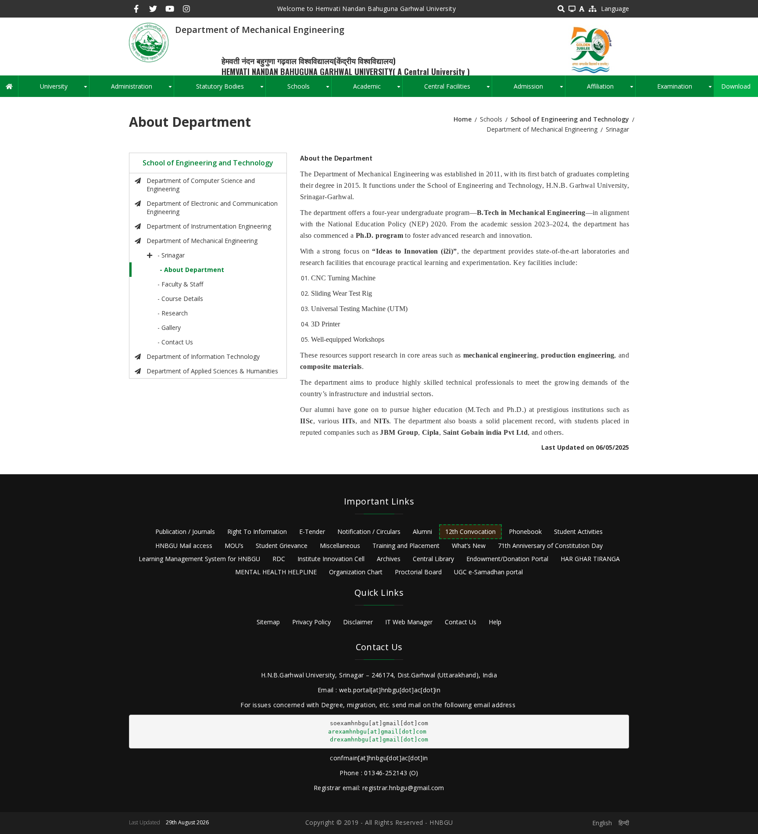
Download (736, 86)
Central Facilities (458, 89)
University (64, 89)
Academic (377, 89)
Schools (309, 89)
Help (495, 622)
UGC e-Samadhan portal (488, 572)
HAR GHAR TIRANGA (590, 559)
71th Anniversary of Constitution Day (550, 545)
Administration (142, 89)
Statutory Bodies (230, 89)
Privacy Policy (311, 622)
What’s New (469, 545)
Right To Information (257, 531)
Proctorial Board (418, 572)
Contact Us (460, 622)
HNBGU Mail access (183, 545)
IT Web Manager (409, 622)
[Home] (148, 42)
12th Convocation (470, 531)
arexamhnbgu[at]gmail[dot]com (377, 731)
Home (463, 119)
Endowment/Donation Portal (507, 559)
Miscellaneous (340, 545)
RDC (278, 559)
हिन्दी (624, 823)
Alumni (422, 531)
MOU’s (234, 545)
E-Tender (312, 531)
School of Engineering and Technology (570, 119)
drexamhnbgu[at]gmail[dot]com (379, 739)
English (602, 823)
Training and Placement (406, 545)
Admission (539, 89)
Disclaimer (358, 622)
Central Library (433, 559)
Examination (685, 89)
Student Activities (578, 531)
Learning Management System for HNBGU (199, 559)
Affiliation (611, 89)
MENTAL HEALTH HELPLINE (276, 572)
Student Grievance (281, 545)
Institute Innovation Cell (331, 559)
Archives (388, 559)
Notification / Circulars (368, 531)
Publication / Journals (185, 531)
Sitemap (268, 622)
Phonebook (525, 531)
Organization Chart (356, 572)
